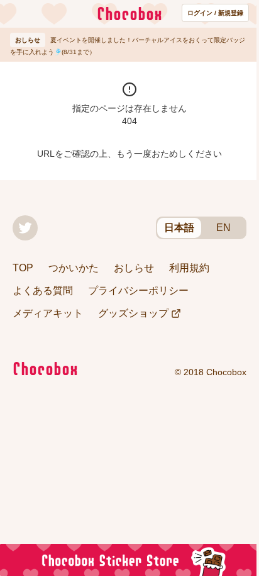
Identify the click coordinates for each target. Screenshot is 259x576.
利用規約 (189, 268)
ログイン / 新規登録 (215, 12)
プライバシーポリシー (138, 290)
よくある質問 (43, 290)
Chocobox (129, 13)
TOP (23, 268)
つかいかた (73, 268)
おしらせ (134, 268)
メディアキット (48, 313)
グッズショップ (133, 313)
